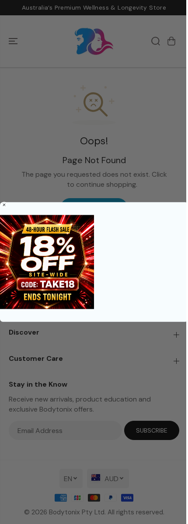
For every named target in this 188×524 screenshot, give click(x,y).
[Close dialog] (4, 204)
